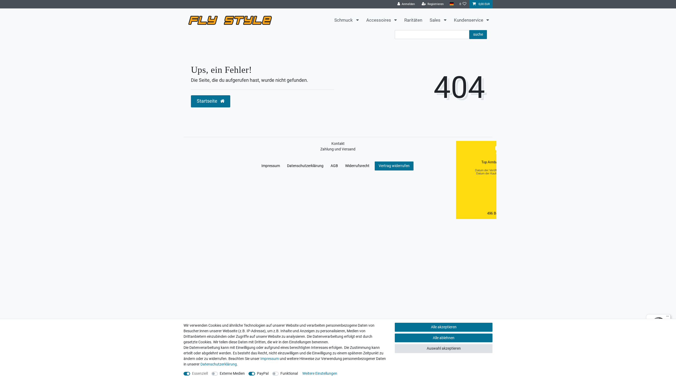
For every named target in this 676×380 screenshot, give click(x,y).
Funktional (289, 373)
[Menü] (667, 317)
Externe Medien (232, 373)
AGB (334, 166)
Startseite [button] (207, 101)
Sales (436, 20)
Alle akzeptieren (444, 327)
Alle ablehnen (443, 338)
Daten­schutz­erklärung (305, 166)
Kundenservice (469, 20)
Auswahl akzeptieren (444, 348)
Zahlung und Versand (337, 149)
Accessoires (379, 20)
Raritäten (413, 20)
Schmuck (344, 20)
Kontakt (338, 143)
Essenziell (200, 373)
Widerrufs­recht (357, 166)
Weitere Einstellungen (319, 373)
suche (478, 34)
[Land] (451, 4)
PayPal (263, 373)
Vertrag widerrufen (394, 166)
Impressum (270, 166)
